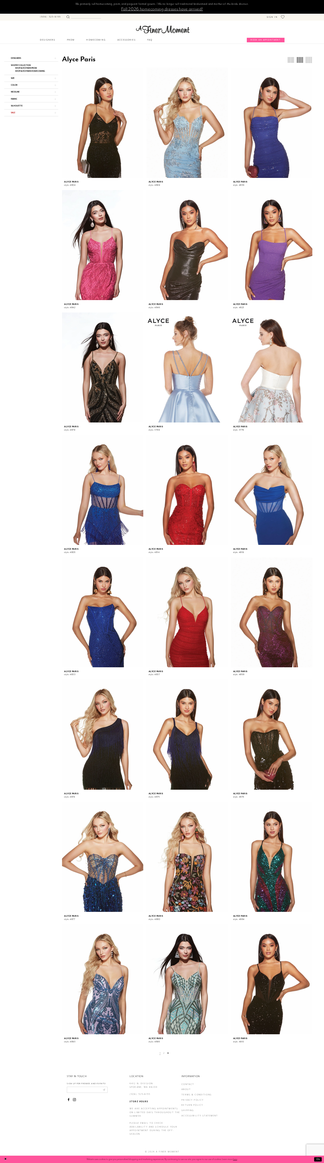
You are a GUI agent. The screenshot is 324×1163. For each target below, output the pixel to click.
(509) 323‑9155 (140, 1094)
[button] (31, 58)
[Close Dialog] (5, 1159)
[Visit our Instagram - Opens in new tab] (74, 1100)
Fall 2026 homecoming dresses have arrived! (162, 9)
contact (187, 1084)
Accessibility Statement (199, 1115)
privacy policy (192, 1100)
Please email (139, 1123)
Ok (318, 1159)
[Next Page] (168, 1053)
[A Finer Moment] (163, 29)
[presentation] (103, 123)
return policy (192, 1105)
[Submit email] (104, 1090)
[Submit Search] (68, 16)
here (235, 1159)
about (186, 1089)
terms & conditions (196, 1094)
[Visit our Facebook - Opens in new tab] (68, 1100)
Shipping (187, 1110)
